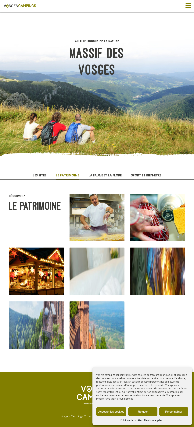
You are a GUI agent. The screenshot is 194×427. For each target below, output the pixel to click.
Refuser (143, 411)
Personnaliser (173, 411)
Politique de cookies (131, 420)
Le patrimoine (67, 175)
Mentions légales (153, 420)
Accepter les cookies (111, 411)
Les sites (39, 175)
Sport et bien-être (146, 175)
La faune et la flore (105, 175)
